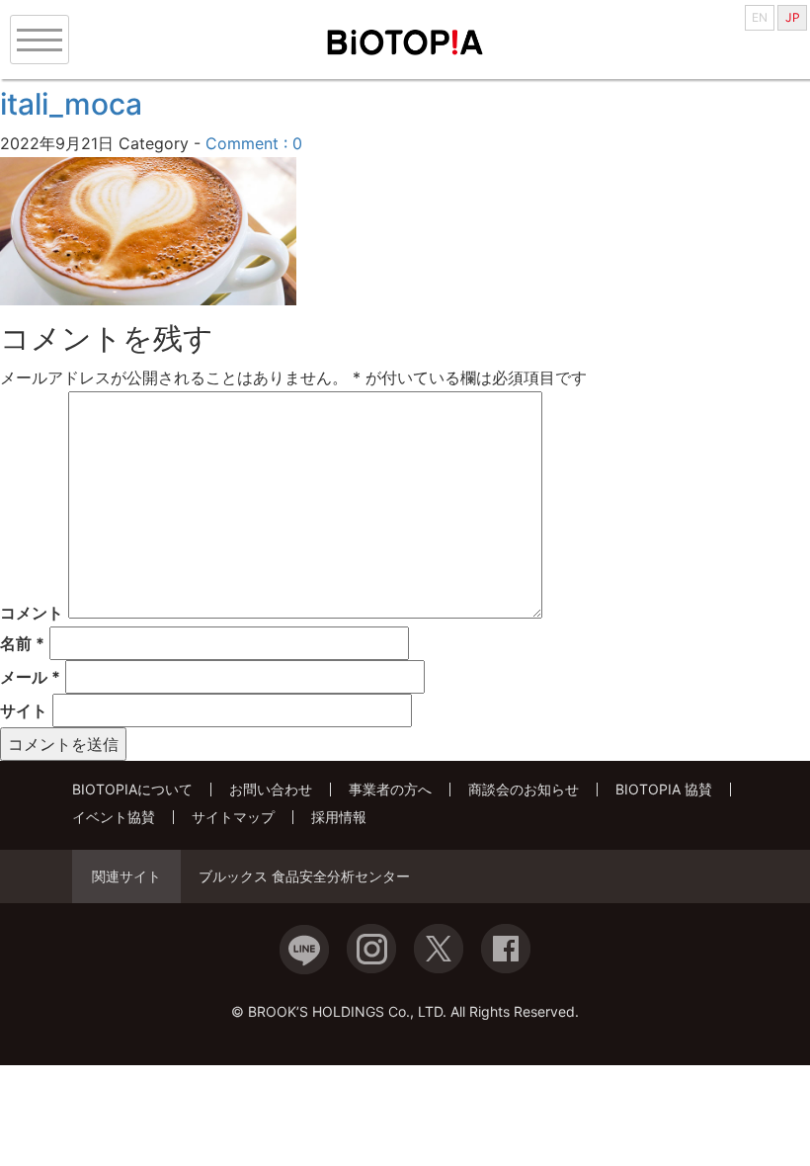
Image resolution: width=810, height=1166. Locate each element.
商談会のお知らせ (523, 789)
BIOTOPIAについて (132, 789)
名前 (22, 643)
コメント (31, 613)
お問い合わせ (270, 789)
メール (30, 677)
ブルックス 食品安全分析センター (304, 876)
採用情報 (338, 816)
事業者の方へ (390, 789)
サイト (23, 710)
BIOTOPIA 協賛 (663, 789)
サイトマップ (233, 816)
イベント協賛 (113, 816)
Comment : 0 (253, 143)
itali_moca (71, 104)
